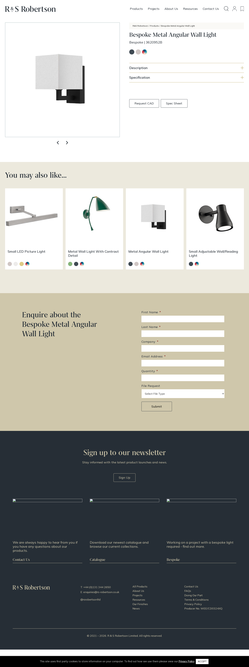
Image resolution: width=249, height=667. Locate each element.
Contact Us (191, 586)
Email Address (153, 356)
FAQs (187, 591)
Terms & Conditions (196, 599)
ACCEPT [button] (202, 661)
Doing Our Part (193, 595)
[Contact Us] (47, 531)
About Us (138, 591)
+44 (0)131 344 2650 (97, 587)
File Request (150, 386)
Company (149, 342)
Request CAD (144, 103)
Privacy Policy (193, 604)
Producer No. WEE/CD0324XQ (203, 608)
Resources (138, 599)
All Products (139, 586)
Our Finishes (140, 604)
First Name (151, 312)
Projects (137, 595)
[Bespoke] (201, 531)
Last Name (151, 327)
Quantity (149, 371)
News (136, 608)
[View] (124, 531)
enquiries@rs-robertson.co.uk (101, 592)
